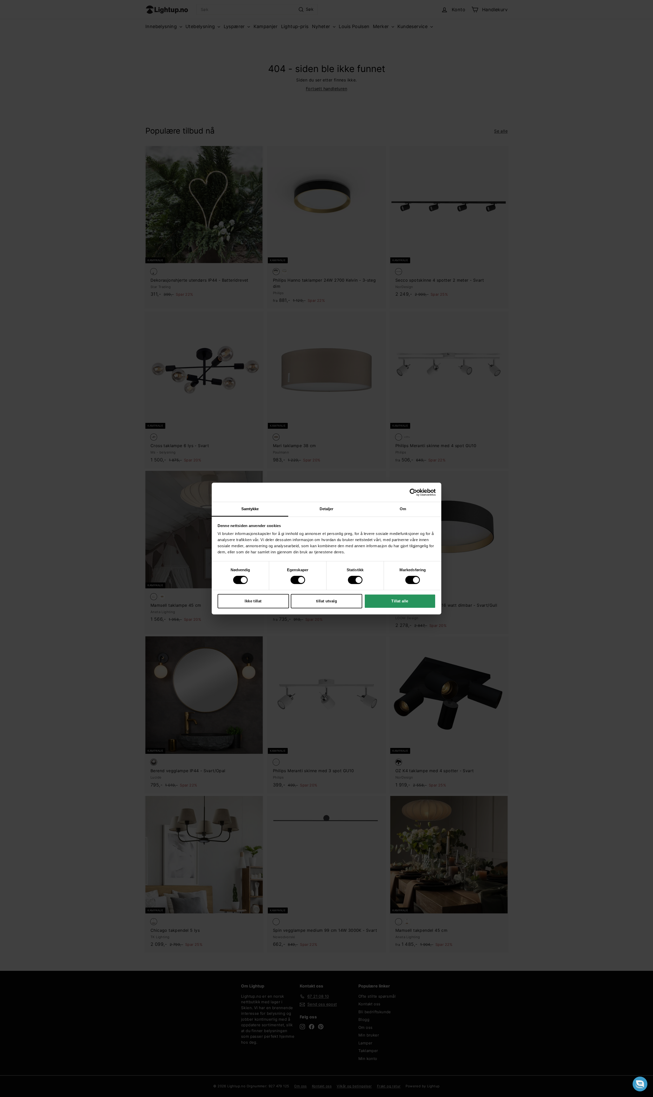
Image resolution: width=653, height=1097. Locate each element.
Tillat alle (399, 601)
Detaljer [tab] (327, 509)
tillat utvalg (326, 601)
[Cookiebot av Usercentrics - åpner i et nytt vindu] (413, 492)
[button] (640, 1084)
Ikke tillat (253, 601)
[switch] (298, 580)
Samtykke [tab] (250, 509)
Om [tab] (403, 509)
